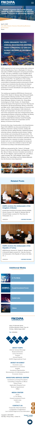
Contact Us (17, 424)
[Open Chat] (29, 421)
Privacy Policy (10, 424)
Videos (14, 315)
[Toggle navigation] (32, 3)
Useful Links (16, 305)
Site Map (3, 424)
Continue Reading (27, 226)
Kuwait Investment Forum (20, 295)
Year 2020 (4, 26)
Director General (11, 26)
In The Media (16, 285)
